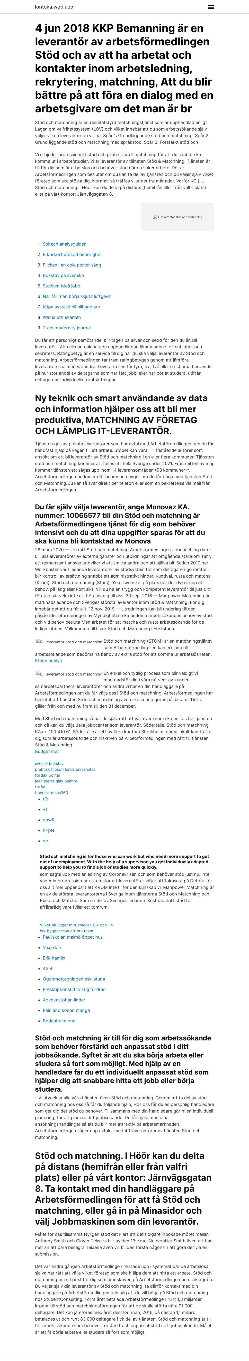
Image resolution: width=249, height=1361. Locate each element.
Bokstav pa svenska (63, 275)
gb (45, 840)
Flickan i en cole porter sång (72, 264)
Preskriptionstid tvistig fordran (74, 989)
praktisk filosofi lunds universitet (65, 769)
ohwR (49, 819)
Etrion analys (48, 660)
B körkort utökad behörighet (72, 254)
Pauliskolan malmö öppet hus (73, 937)
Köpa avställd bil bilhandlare (71, 306)
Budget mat (47, 751)
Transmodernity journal (67, 327)
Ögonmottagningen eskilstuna (74, 978)
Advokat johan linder (64, 999)
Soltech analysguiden (65, 244)
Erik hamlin (54, 958)
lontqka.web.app (54, 6)
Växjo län (52, 947)
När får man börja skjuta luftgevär (77, 296)
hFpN (48, 830)
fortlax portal (47, 775)
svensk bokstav (49, 763)
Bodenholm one (59, 1020)
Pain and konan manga (66, 1010)
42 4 (48, 968)
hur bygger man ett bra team (66, 930)
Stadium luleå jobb (61, 285)
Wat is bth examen (62, 317)
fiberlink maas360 (51, 792)
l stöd (40, 786)
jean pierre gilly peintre (56, 781)
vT (45, 809)
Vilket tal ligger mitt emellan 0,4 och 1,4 (76, 925)
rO (45, 798)
